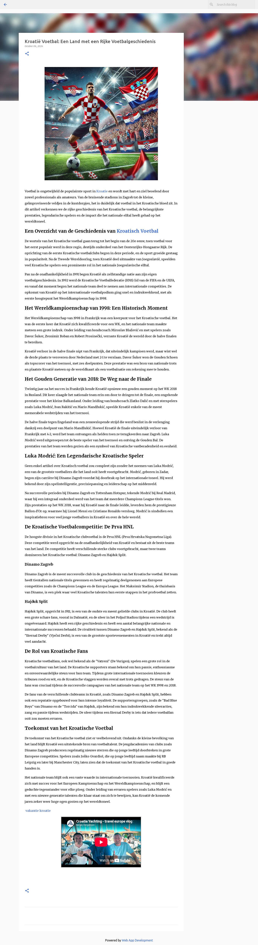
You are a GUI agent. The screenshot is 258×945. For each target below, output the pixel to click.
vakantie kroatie (38, 811)
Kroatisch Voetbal (137, 231)
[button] (27, 53)
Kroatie (102, 191)
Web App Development (137, 940)
